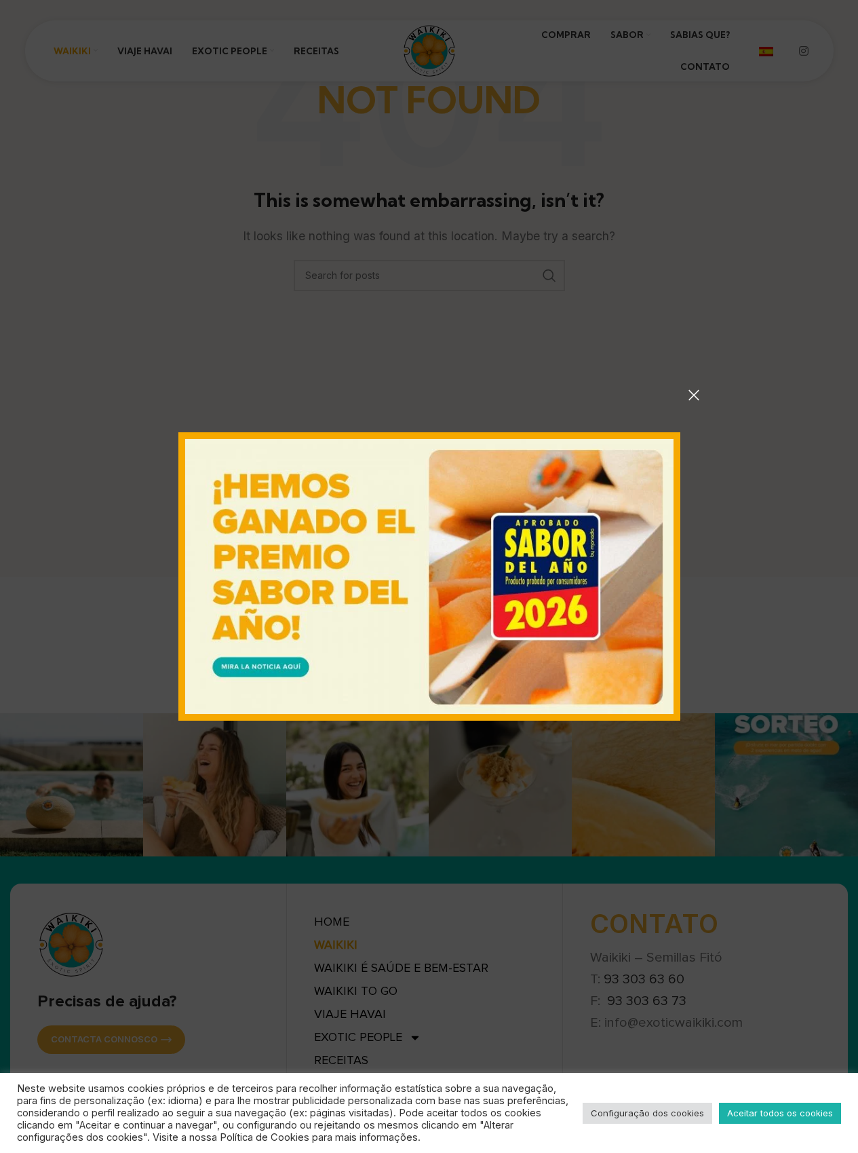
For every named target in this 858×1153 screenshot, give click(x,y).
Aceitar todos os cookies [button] (780, 1113)
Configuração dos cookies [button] (647, 1113)
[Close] (694, 395)
